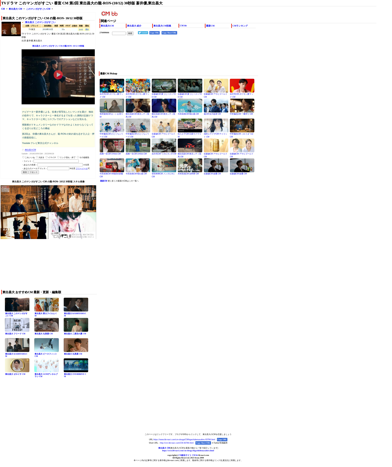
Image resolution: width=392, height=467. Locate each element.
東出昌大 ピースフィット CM (46, 355)
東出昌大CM (107, 26)
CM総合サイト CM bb (188, 455)
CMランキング (240, 26)
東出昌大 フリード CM (15, 333)
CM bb (183, 25)
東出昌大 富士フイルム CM (46, 314)
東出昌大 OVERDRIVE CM (75, 375)
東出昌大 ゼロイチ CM (15, 374)
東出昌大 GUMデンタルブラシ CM (46, 375)
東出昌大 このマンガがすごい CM (16, 314)
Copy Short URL (169, 33)
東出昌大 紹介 (134, 26)
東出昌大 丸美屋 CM (44, 333)
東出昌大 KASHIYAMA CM (75, 314)
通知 (87, 29)
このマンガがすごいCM (38, 9)
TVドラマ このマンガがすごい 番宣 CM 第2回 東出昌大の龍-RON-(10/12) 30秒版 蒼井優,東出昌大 (82, 3)
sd (82, 29)
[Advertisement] (191, 55)
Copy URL (154, 33)
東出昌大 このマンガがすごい (40, 22)
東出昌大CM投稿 (162, 26)
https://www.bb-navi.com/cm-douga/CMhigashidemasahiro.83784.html (184, 439)
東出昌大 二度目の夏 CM (75, 333)
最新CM (210, 26)
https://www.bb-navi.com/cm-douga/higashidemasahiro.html (188, 450)
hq (80, 29)
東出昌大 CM (15, 9)
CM (3, 9)
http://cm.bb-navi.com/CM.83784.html (177, 443)
